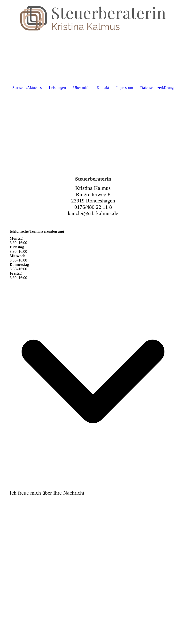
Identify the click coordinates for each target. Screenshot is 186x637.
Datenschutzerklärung (157, 88)
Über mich (81, 88)
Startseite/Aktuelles (27, 88)
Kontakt (103, 88)
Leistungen (57, 88)
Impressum (124, 88)
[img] (93, 18)
